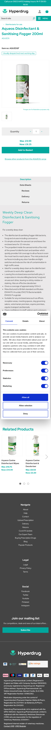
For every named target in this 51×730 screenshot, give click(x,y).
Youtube (25, 598)
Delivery (25, 196)
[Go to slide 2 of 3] (24, 484)
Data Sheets (25, 185)
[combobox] (18, 18)
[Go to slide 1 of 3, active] (20, 484)
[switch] (44, 371)
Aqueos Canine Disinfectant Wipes (10, 462)
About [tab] (42, 321)
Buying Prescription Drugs (25, 538)
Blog (25, 541)
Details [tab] (26, 321)
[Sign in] (39, 11)
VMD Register (20, 726)
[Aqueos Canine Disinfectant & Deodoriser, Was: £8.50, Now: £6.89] (36, 445)
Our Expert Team (25, 534)
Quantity (14, 131)
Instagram (25, 605)
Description (25, 179)
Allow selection (25, 405)
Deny (25, 414)
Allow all (25, 397)
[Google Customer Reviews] (37, 664)
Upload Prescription (25, 520)
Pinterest (25, 602)
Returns (25, 202)
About (25, 509)
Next (46, 456)
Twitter (25, 595)
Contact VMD (9, 726)
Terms (25, 572)
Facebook (25, 591)
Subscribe (25, 630)
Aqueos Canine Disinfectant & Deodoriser (32, 463)
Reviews (25, 190)
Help (25, 513)
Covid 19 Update (25, 531)
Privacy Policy (25, 568)
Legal (25, 564)
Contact (25, 516)
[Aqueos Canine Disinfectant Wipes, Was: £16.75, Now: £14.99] (12, 445)
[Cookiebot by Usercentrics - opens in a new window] (37, 314)
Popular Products (25, 545)
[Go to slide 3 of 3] (28, 484)
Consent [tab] (9, 321)
